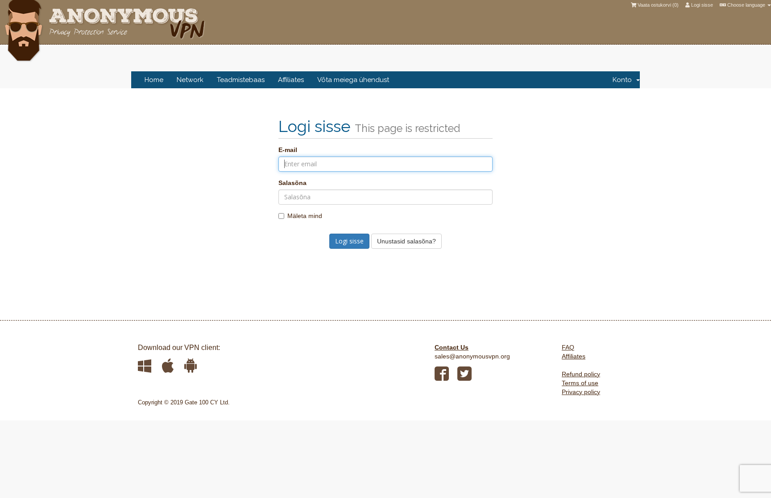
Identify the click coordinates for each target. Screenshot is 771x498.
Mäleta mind (304, 215)
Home (154, 80)
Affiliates (291, 80)
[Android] (190, 365)
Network (190, 80)
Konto (624, 80)
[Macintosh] (168, 365)
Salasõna (292, 182)
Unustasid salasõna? (406, 241)
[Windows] (145, 365)
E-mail (287, 149)
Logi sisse (701, 5)
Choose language (746, 5)
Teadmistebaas (241, 80)
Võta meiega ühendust (353, 80)
